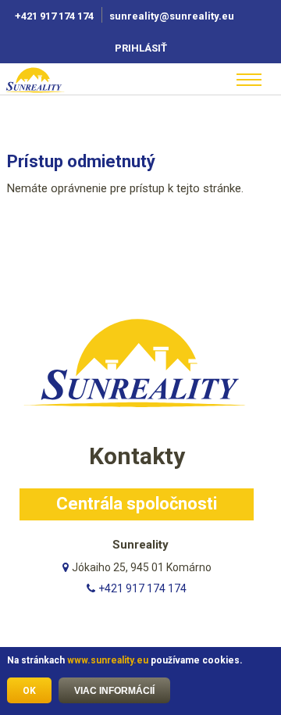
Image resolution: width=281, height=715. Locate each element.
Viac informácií (114, 690)
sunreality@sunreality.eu (173, 16)
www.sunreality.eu (107, 660)
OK (29, 690)
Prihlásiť (141, 48)
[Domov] (54, 79)
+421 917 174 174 (54, 16)
